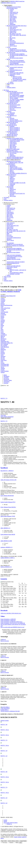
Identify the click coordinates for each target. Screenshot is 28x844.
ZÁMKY (12, 185)
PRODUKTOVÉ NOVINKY (14, 161)
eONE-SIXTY (13, 16)
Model (5, 375)
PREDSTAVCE (13, 166)
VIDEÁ (11, 82)
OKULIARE (13, 196)
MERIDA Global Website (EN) (8, 295)
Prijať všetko (4, 841)
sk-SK (5, 278)
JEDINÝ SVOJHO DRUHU (17, 72)
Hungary (3, 321)
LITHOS (12, 9)
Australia (3, 301)
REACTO (12, 40)
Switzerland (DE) (5, 364)
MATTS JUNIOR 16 (15, 130)
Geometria (6, 377)
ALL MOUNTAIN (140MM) (17, 99)
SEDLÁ (12, 170)
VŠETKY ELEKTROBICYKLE (15, 158)
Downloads (6, 379)
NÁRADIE (12, 184)
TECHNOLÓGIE (11, 52)
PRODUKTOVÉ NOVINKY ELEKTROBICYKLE (14, 7)
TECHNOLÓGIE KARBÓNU (17, 54)
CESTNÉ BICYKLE (12, 103)
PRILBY (12, 190)
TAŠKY (12, 177)
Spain (2, 361)
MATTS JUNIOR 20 (15, 129)
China (2, 306)
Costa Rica (3, 309)
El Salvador (3, 314)
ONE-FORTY (13, 31)
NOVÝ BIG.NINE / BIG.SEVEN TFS (16, 231)
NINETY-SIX (13, 32)
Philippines (3, 349)
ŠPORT (8, 59)
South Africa (4, 360)
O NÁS (8, 47)
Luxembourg (4, 334)
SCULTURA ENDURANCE (17, 43)
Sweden (2, 363)
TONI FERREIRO (14, 63)
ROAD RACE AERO (15, 104)
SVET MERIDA (11, 71)
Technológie (6, 381)
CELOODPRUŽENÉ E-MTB (17, 139)
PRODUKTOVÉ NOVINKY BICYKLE (17, 25)
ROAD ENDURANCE (15, 107)
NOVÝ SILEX (13, 45)
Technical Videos (8, 380)
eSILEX (12, 23)
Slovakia (3, 357)
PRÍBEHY (12, 75)
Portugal (3, 352)
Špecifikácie (6, 376)
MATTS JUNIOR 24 (15, 127)
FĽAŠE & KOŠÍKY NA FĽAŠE (17, 182)
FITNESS (9, 111)
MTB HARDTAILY (14, 94)
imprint (5, 821)
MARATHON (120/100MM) (17, 96)
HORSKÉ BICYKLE (12, 91)
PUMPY (12, 181)
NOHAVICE (13, 189)
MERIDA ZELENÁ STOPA (16, 64)
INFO (8, 66)
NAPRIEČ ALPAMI (18, 80)
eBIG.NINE (12, 19)
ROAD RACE (13, 106)
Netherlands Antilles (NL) (7, 342)
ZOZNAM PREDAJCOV (16, 70)
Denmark (3, 313)
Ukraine (2, 369)
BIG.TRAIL (13, 37)
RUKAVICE (13, 192)
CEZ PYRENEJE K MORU (19, 79)
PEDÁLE (12, 172)
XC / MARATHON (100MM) (17, 95)
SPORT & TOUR (14, 102)
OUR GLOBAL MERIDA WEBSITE (11, 290)
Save (20, 842)
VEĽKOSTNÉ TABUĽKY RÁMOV (16, 261)
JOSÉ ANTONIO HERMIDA (17, 60)
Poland (2, 351)
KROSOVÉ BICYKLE (12, 122)
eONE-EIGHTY (14, 13)
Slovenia (3, 359)
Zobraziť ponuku (5, 720)
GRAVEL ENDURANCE (16, 121)
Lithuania (3, 333)
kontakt (5, 820)
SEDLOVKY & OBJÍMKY (16, 169)
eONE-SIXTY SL (14, 12)
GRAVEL (9, 117)
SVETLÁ (12, 180)
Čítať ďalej (3, 415)
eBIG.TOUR (13, 20)
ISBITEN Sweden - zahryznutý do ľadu (17, 77)
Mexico (2, 337)
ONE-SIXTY (13, 28)
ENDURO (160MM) (15, 100)
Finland (2, 317)
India (2, 324)
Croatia (2, 310)
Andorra (3, 298)
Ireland (2, 325)
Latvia (2, 332)
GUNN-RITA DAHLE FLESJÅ (17, 62)
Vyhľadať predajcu (11, 87)
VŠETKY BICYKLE (12, 135)
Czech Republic (4, 312)
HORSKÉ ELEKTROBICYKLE (15, 138)
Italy (2, 328)
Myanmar (3, 340)
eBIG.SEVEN (13, 146)
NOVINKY (6, 197)
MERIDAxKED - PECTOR (16, 162)
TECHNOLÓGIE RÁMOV (16, 58)
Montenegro (3, 338)
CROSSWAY (13, 123)
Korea (2, 330)
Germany (3, 320)
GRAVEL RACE (14, 119)
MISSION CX (13, 115)
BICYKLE (6, 90)
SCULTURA (13, 41)
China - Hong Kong (5, 308)
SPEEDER (12, 113)
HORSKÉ (12, 126)
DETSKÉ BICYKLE (12, 125)
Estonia (2, 316)
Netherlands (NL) (5, 341)
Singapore (3, 356)
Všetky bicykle (10, 83)
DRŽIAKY (12, 178)
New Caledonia (4, 344)
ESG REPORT (13, 48)
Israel (2, 326)
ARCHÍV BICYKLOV (12, 134)
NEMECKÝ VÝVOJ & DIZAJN (18, 50)
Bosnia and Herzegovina (6, 305)
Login (8, 86)
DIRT (11, 39)
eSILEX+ (12, 154)
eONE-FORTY (13, 17)
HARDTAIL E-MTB (15, 141)
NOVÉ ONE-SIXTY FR (16, 29)
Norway (2, 348)
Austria (2, 302)
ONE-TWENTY (14, 27)
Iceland (2, 322)
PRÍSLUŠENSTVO (11, 174)
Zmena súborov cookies (13, 841)
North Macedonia (5, 347)
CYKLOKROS (10, 114)
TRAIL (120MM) (14, 98)
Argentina (3, 299)
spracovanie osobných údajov (11, 822)
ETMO (11, 11)
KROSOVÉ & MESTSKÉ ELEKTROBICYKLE (13, 150)
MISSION (12, 44)
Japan (2, 329)
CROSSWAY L (13, 133)
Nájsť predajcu (4, 416)
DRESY (12, 188)
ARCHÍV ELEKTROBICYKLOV (15, 157)
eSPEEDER (12, 24)
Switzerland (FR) (5, 365)
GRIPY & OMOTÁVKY (16, 168)
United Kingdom (5, 371)
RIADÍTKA (12, 165)
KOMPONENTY (11, 164)
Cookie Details (23, 841)
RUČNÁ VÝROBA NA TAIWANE (18, 51)
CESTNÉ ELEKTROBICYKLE (14, 151)
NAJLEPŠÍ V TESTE (15, 74)
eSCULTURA (13, 21)
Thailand (3, 368)
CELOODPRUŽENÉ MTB (16, 92)
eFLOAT (12, 15)
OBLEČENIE (10, 186)
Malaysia (3, 336)
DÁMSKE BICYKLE (12, 131)
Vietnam (3, 372)
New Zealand (4, 345)
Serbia (2, 355)
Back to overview (5, 641)
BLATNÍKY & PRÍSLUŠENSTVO (18, 173)
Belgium (3, 304)
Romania (3, 353)
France (2, 318)
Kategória (6, 383)
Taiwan (2, 367)
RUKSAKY (13, 176)
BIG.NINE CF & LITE (15, 33)
